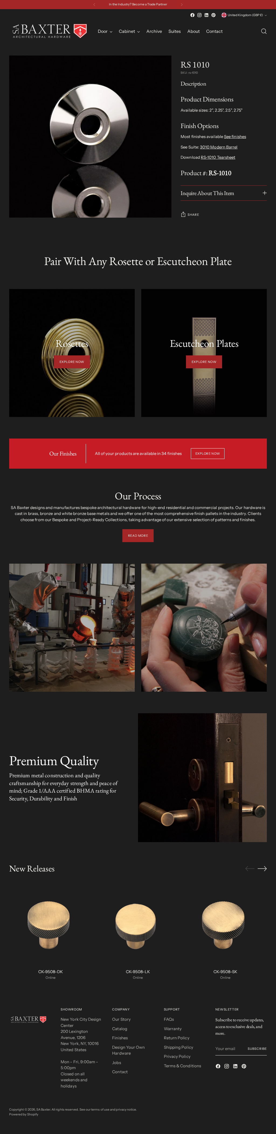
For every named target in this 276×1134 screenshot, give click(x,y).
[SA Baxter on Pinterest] (213, 15)
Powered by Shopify (23, 1114)
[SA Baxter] (49, 31)
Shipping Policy (178, 1047)
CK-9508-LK (138, 971)
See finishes (235, 136)
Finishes (120, 1037)
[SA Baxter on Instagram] (199, 15)
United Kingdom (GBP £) (245, 15)
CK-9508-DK (50, 971)
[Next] (182, 4)
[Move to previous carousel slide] (249, 868)
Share (193, 215)
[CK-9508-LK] (137, 923)
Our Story (121, 1019)
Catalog (119, 1028)
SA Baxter (43, 1109)
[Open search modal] (263, 31)
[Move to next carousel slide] (262, 868)
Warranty (173, 1028)
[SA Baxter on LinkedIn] (206, 15)
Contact (120, 1071)
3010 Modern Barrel (218, 147)
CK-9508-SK (225, 971)
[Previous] (94, 4)
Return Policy (176, 1037)
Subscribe (257, 1049)
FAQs (169, 1019)
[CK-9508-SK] (225, 923)
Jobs (116, 1062)
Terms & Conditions (182, 1065)
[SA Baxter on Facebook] (192, 15)
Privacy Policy (177, 1056)
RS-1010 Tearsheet (218, 157)
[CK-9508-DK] (50, 923)
